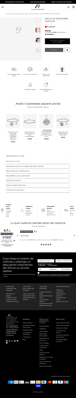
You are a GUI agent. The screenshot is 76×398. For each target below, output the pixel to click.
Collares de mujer (11, 297)
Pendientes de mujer (12, 301)
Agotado (54, 50)
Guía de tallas (43, 331)
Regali (22, 13)
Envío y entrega (44, 343)
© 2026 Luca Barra (38, 392)
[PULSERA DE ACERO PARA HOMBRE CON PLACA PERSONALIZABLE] (30, 121)
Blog (24, 339)
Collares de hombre (29, 294)
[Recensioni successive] (74, 235)
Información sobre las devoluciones (62, 336)
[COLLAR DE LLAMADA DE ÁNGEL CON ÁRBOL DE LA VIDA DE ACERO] (46, 121)
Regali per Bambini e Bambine (32, 13)
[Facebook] (7, 340)
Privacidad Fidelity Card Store (61, 340)
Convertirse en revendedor (27, 333)
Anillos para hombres (29, 297)
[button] (38, 19)
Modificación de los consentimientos (60, 376)
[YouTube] (17, 340)
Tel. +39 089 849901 (12, 325)
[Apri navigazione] (2, 7)
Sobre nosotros (27, 323)
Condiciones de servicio (61, 331)
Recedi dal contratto (45, 366)
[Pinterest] (15, 340)
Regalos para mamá (62, 301)
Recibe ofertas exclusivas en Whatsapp (45, 264)
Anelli (19, 103)
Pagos (41, 350)
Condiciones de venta (62, 323)
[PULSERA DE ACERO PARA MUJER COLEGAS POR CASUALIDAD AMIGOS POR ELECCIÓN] (13, 121)
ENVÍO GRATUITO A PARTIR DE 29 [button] (17, 171)
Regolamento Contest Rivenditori (46, 358)
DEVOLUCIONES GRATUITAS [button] (15, 185)
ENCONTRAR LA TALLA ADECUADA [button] (18, 176)
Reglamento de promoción (44, 339)
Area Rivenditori (44, 326)
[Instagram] (9, 340)
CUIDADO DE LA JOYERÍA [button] (15, 190)
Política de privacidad (62, 325)
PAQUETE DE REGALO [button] (13, 180)
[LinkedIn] (7, 342)
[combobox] (40, 269)
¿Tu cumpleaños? (52, 265)
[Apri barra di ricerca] (68, 7)
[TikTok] (12, 340)
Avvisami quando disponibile (57, 41)
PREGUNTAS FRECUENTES (43, 335)
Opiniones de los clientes (44, 353)
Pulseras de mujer (11, 299)
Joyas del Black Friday (46, 303)
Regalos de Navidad (45, 305)
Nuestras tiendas (28, 330)
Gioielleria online (10, 13)
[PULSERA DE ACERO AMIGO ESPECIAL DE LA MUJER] (63, 121)
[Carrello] (73, 7)
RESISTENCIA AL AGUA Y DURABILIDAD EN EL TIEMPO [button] (25, 166)
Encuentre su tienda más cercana (29, 326)
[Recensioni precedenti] (17, 235)
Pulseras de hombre (29, 296)
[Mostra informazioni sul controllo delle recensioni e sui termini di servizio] (14, 240)
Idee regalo (17, 13)
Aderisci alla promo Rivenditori (45, 362)
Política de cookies (62, 328)
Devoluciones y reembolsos (44, 346)
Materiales (42, 328)
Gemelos (25, 299)
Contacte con (27, 337)
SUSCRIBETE (66, 269)
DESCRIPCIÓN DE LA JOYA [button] (15, 156)
